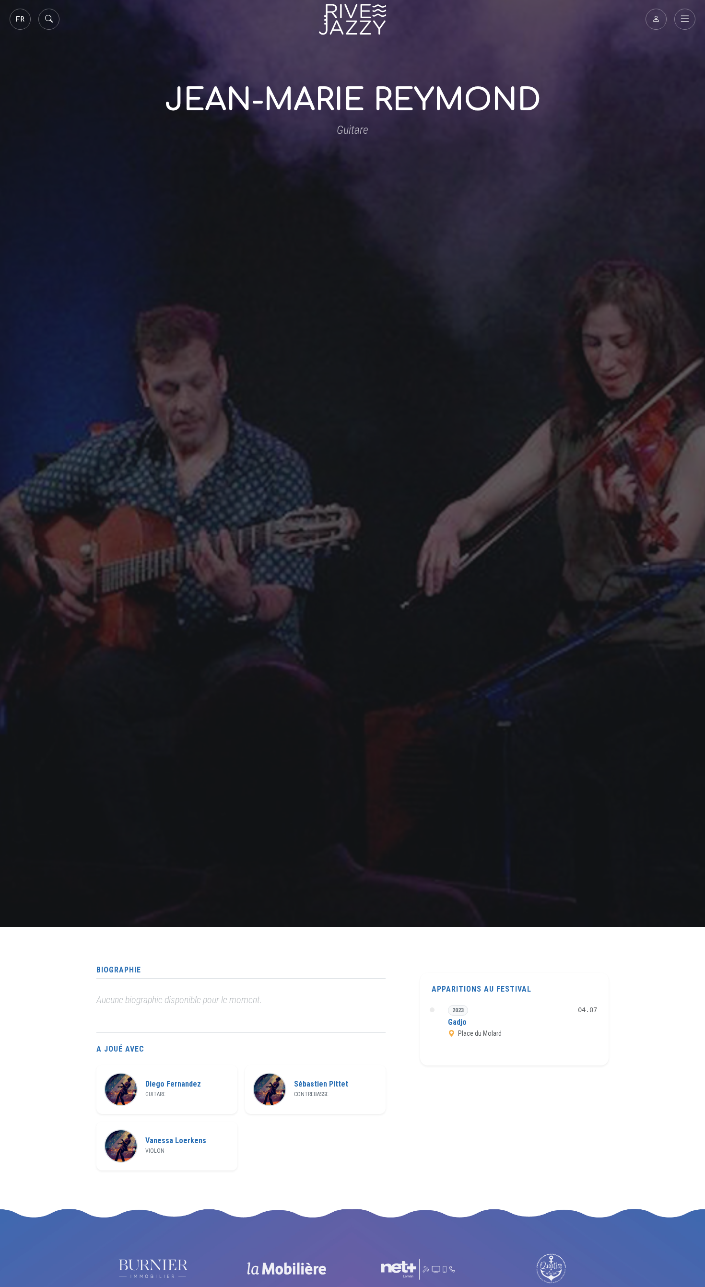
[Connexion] (656, 19)
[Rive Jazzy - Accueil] (352, 19)
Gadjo (457, 1022)
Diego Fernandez (173, 1084)
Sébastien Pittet (321, 1084)
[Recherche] (48, 19)
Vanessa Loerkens (175, 1141)
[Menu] (684, 19)
